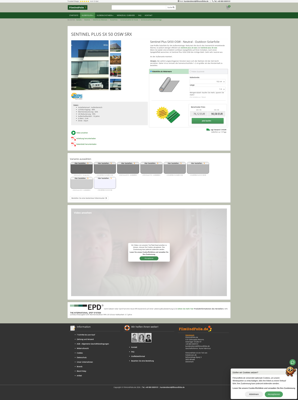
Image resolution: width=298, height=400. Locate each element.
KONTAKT (148, 15)
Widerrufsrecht (83, 348)
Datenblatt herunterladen (86, 144)
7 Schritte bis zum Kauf (86, 335)
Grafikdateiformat (138, 356)
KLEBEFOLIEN (87, 15)
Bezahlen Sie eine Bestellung (142, 361)
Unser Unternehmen (85, 362)
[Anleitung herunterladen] (73, 138)
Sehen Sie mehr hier (186, 309)
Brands (79, 366)
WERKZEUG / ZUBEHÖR (126, 15)
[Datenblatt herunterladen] (73, 144)
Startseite (79, 20)
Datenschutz (82, 357)
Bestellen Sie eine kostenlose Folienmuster (88, 198)
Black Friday (81, 371)
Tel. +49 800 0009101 (222, 1)
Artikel (79, 375)
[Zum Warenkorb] (228, 8)
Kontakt (134, 347)
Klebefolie (87, 20)
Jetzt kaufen (206, 121)
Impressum (189, 335)
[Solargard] (77, 96)
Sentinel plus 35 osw (209, 48)
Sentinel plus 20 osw (189, 48)
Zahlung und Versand (85, 339)
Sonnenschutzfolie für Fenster (129, 20)
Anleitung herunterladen (86, 138)
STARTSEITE (73, 15)
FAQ (139, 15)
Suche (170, 7)
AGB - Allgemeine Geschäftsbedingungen (93, 344)
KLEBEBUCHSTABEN (104, 15)
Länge (192, 85)
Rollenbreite (194, 77)
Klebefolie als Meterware (100, 20)
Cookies (80, 353)
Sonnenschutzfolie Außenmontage (151, 20)
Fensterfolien (114, 20)
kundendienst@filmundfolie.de (196, 1)
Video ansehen (82, 133)
